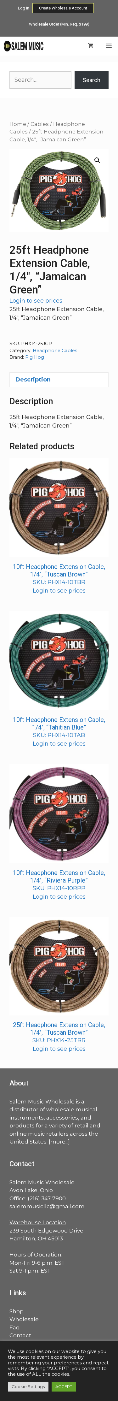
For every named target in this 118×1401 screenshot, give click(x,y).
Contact (20, 1335)
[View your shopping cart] (90, 46)
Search (91, 80)
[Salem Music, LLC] (23, 46)
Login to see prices (35, 300)
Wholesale (24, 1319)
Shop (16, 1311)
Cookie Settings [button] (28, 1386)
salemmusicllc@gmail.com (47, 1206)
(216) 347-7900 (47, 1198)
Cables (40, 124)
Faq (14, 1327)
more (57, 1141)
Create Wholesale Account (63, 8)
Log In (23, 8)
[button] (97, 160)
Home (17, 124)
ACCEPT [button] (63, 1386)
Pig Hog (34, 357)
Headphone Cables (55, 350)
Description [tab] (33, 379)
